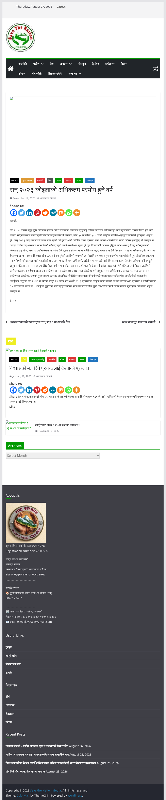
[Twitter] (21, 212)
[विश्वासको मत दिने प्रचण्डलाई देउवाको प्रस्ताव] (83, 350)
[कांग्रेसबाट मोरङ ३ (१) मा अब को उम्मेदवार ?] (19, 428)
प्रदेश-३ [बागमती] (37, 359)
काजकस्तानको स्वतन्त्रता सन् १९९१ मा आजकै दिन (40, 322)
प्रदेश (36, 64)
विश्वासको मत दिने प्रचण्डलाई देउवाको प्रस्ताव (49, 368)
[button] (41, 64)
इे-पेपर (95, 64)
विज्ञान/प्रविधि (55, 73)
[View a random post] (155, 69)
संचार (59, 180)
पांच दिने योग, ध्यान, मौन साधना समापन (25, 771)
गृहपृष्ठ (9, 647)
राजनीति (23, 64)
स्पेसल (22, 73)
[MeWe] (53, 212)
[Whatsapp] (68, 212)
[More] (76, 212)
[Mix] (61, 212)
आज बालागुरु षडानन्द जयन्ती (138, 322)
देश (51, 64)
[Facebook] (13, 212)
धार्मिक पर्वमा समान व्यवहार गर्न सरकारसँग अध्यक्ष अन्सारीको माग (37, 754)
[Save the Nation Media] (10, 69)
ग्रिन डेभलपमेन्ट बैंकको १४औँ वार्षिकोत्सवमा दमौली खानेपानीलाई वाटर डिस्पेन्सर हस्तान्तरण (51, 763)
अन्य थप (72, 73)
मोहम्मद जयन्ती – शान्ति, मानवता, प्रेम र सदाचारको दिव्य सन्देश (37, 746)
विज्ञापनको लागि (13, 664)
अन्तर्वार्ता (10, 705)
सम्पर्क (9, 672)
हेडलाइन (90, 180)
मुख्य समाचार (27, 180)
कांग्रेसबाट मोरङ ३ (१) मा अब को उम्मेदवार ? (57, 425)
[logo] (26, 505)
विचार (124, 64)
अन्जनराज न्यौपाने (48, 198)
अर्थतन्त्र (109, 64)
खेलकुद (82, 64)
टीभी (24, 359)
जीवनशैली (37, 73)
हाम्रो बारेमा (11, 656)
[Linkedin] (29, 212)
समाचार (63, 64)
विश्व (50, 180)
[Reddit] (45, 212)
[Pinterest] (37, 212)
